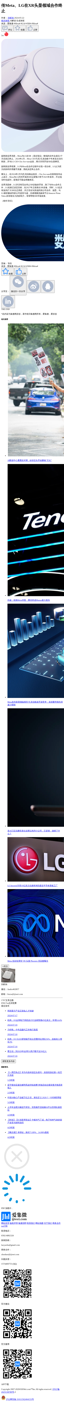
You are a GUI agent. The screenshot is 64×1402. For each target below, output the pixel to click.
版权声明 (14, 1223)
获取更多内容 (8, 1061)
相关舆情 (5, 20)
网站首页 (5, 1223)
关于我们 (48, 1223)
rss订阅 (4, 1226)
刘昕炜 (11, 18)
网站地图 (39, 1223)
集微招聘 (22, 1223)
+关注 (5, 966)
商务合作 (57, 1223)
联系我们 (31, 1223)
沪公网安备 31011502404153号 (20, 1399)
